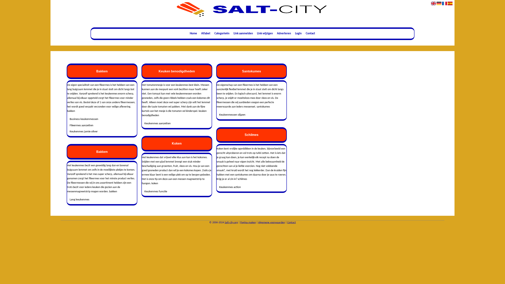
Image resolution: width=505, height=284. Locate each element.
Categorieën (221, 33)
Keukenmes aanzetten (157, 123)
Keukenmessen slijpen (232, 114)
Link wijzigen (265, 33)
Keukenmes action (230, 187)
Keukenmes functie (155, 191)
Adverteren (284, 33)
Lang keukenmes (79, 199)
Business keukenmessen (84, 119)
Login (298, 33)
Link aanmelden (243, 33)
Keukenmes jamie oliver (84, 131)
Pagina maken (248, 222)
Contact (310, 33)
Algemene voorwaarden (271, 222)
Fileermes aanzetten (81, 125)
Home (193, 33)
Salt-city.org (231, 222)
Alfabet (205, 33)
